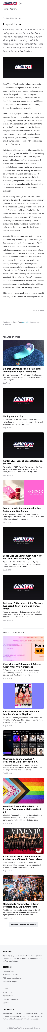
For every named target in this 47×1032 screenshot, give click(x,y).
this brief (25, 322)
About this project (10, 981)
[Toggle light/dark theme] (21, 3)
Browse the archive (10, 974)
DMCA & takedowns (11, 999)
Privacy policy (8, 992)
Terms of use (8, 996)
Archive (13, 9)
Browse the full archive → (23, 924)
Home (5, 9)
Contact (6, 1003)
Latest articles (8, 971)
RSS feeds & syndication (12, 978)
